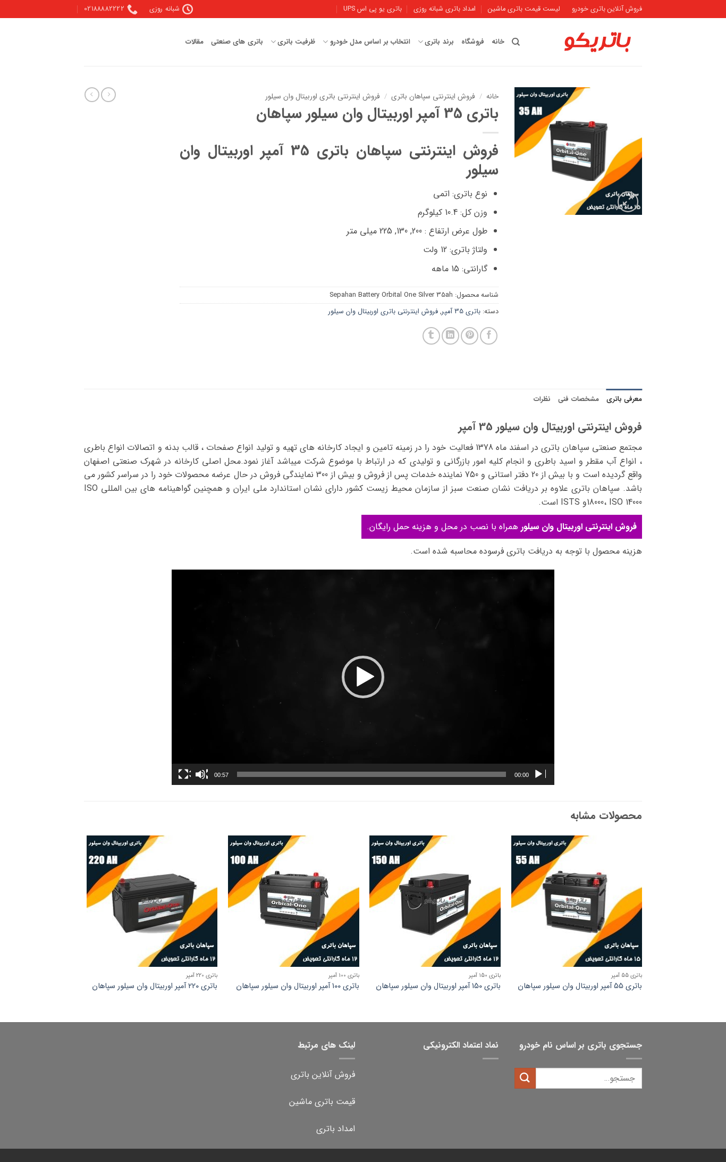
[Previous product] (92, 94)
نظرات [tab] (542, 399)
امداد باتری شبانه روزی (444, 9)
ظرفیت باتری (296, 42)
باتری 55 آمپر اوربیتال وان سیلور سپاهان (580, 987)
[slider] (371, 774)
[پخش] (539, 774)
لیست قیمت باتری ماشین (524, 9)
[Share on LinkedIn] (450, 336)
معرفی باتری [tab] (624, 399)
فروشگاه (472, 42)
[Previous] (641, 927)
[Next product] (108, 94)
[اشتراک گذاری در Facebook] (488, 336)
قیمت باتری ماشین (322, 1101)
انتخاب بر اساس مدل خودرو (370, 42)
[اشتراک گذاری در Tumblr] (431, 336)
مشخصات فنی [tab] (578, 399)
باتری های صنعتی (237, 42)
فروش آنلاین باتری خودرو (607, 9)
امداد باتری (335, 1128)
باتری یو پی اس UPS (372, 9)
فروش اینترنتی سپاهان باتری (433, 96)
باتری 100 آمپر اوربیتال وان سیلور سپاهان (297, 987)
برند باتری (439, 42)
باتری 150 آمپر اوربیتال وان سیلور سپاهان (438, 987)
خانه (498, 42)
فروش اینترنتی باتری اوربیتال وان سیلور (322, 96)
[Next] (87, 927)
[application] (363, 677)
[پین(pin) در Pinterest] (469, 336)
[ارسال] (525, 1078)
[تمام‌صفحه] (184, 774)
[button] (628, 201)
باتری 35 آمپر (461, 311)
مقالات (194, 42)
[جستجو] (516, 42)
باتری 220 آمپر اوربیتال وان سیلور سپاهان (154, 987)
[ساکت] (201, 774)
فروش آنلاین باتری (323, 1074)
